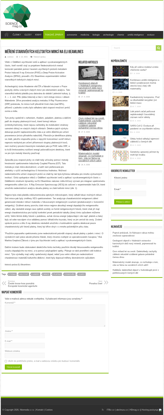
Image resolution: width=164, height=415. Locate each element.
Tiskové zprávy (39, 57)
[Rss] (103, 410)
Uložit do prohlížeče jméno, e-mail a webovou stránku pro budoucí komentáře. (44, 361)
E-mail (8, 341)
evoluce (150, 35)
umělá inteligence (135, 35)
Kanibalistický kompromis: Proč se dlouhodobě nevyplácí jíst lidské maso (145, 100)
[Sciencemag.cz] (17, 15)
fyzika (12, 274)
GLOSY (28, 35)
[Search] (158, 48)
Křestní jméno (120, 178)
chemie (120, 35)
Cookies (49, 410)
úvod (6, 34)
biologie (96, 35)
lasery (35, 274)
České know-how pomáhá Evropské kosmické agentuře (22, 283)
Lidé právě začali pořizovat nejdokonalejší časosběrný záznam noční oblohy (142, 114)
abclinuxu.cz (122, 410)
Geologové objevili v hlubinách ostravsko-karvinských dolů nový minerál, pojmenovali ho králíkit (90, 88)
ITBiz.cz (111, 410)
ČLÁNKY (17, 35)
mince (46, 274)
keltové (24, 274)
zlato (82, 274)
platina (57, 274)
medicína (85, 35)
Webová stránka (12, 351)
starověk (69, 274)
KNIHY (38, 35)
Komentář (10, 303)
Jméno (8, 331)
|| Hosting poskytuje (149, 410)
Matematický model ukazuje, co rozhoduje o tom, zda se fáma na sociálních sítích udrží (90, 157)
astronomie (72, 35)
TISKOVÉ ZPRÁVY (54, 35)
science (10, 57)
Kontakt (39, 410)
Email (117, 189)
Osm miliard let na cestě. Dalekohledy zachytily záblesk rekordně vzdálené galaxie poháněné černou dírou (91, 123)
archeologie (108, 35)
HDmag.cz (134, 410)
